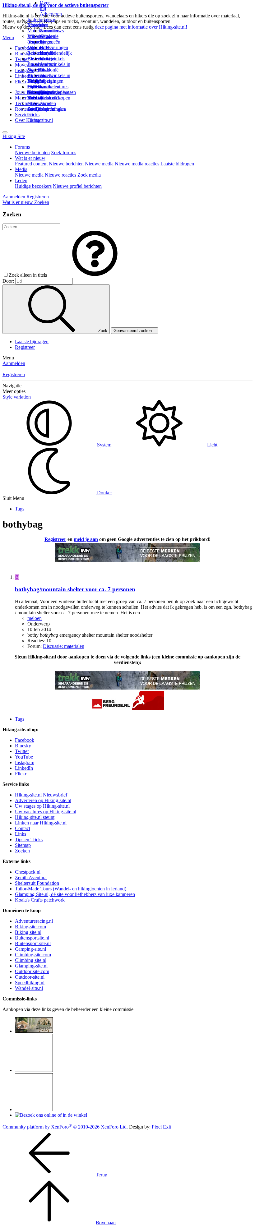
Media (21, 169)
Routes (34, 25)
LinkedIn (24, 768)
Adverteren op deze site (51, 19)
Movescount (27, 64)
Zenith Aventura (31, 877)
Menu (8, 37)
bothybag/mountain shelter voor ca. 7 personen (75, 589)
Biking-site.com (30, 926)
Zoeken (22, 850)
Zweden (48, 75)
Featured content (31, 163)
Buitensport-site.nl (33, 943)
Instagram (24, 70)
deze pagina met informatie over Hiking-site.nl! (141, 27)
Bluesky (23, 745)
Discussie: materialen (63, 646)
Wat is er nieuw (30, 158)
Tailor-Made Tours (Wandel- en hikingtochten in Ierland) (70, 888)
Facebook (24, 48)
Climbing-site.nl (30, 960)
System (104, 444)
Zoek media (89, 175)
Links (20, 834)
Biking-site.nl (28, 932)
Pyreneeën (50, 41)
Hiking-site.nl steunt (34, 817)
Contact (35, 120)
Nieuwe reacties (60, 175)
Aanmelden (13, 363)
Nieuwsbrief (39, 103)
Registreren (13, 374)
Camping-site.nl (30, 949)
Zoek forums (63, 152)
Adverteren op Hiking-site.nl (43, 800)
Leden (21, 180)
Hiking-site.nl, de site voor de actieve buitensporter (55, 5)
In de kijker (38, 19)
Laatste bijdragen (177, 163)
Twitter (22, 751)
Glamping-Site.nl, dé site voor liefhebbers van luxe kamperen (75, 894)
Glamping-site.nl (31, 965)
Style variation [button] (16, 396)
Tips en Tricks (29, 839)
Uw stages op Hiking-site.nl (42, 806)
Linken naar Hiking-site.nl (41, 822)
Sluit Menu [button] (13, 498)
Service (22, 114)
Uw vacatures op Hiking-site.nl (45, 811)
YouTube (24, 756)
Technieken (26, 103)
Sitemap (35, 97)
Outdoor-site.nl (29, 977)
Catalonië (49, 69)
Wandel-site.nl (29, 988)
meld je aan (86, 539)
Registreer (25, 347)
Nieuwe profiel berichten (77, 186)
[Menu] (4, 132)
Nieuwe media (99, 163)
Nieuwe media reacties (137, 163)
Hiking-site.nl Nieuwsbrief (41, 794)
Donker (104, 492)
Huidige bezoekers (33, 186)
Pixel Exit (161, 1126)
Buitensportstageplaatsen (51, 92)
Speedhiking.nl (29, 982)
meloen (34, 618)
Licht (211, 444)
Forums (22, 147)
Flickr (20, 81)
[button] (94, 275)
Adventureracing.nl (34, 921)
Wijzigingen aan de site (51, 86)
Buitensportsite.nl (32, 937)
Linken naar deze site (47, 67)
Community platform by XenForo (65, 1126)
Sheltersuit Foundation (37, 883)
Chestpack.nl (27, 872)
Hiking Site (13, 136)
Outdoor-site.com (32, 971)
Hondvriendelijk (56, 53)
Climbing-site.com (33, 954)
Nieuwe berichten (32, 152)
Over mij (45, 5)
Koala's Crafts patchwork (40, 900)
